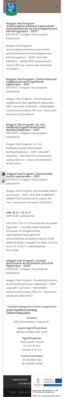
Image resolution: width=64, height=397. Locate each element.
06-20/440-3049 (32, 363)
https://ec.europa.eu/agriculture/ (46, 396)
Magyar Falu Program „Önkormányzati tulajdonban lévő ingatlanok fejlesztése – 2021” (31, 81)
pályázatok (13, 38)
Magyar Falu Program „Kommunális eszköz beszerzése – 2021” (29, 175)
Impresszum (19, 379)
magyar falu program (34, 34)
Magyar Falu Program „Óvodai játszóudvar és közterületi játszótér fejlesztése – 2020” (29, 263)
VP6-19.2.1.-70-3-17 (18, 213)
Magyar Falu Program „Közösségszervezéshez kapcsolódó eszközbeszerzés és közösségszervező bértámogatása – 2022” (31, 27)
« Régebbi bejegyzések (19, 306)
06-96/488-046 (31, 360)
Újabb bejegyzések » (46, 306)
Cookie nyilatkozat (30, 383)
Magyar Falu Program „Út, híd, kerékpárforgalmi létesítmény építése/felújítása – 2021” (26, 127)
